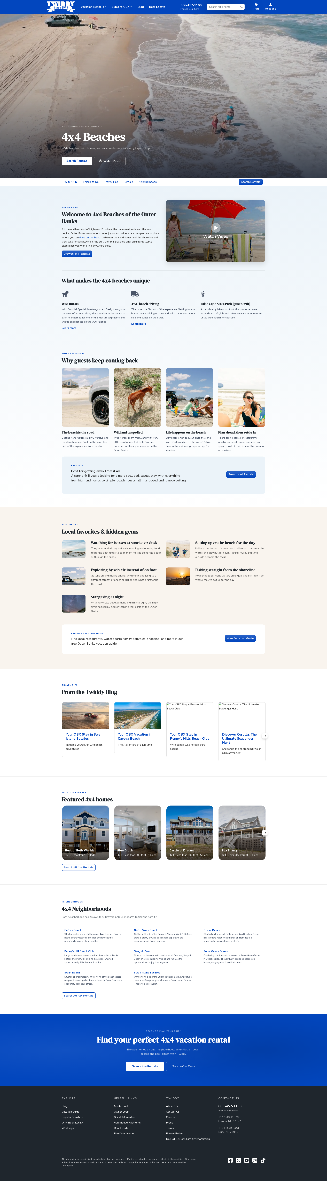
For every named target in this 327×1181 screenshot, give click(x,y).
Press (169, 1123)
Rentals (128, 182)
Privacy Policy (174, 1133)
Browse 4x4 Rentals (77, 254)
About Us (172, 1106)
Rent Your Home (124, 1133)
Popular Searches (72, 1117)
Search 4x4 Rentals (241, 474)
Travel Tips (111, 182)
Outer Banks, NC (92, 126)
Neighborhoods (147, 182)
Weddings (68, 1128)
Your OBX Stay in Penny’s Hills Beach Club (189, 736)
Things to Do (91, 182)
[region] (164, 736)
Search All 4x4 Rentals (78, 867)
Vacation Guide (70, 1112)
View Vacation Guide (240, 638)
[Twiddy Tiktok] (263, 1161)
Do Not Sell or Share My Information (188, 1139)
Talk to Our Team (183, 1066)
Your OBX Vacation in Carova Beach (135, 736)
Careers (170, 1117)
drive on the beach (90, 237)
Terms (170, 1128)
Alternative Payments (127, 1123)
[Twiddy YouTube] (248, 1161)
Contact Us (173, 1112)
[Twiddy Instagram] (256, 1161)
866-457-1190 (230, 1106)
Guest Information (124, 1117)
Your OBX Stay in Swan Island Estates (84, 736)
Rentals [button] (92, 7)
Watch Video (112, 161)
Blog (140, 7)
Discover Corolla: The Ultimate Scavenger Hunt (239, 738)
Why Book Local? (72, 1123)
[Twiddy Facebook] (231, 1161)
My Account (121, 1106)
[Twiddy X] (240, 1161)
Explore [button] (120, 7)
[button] (271, 7)
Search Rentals (76, 161)
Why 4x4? (70, 182)
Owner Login (121, 1112)
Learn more (69, 328)
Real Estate (157, 7)
